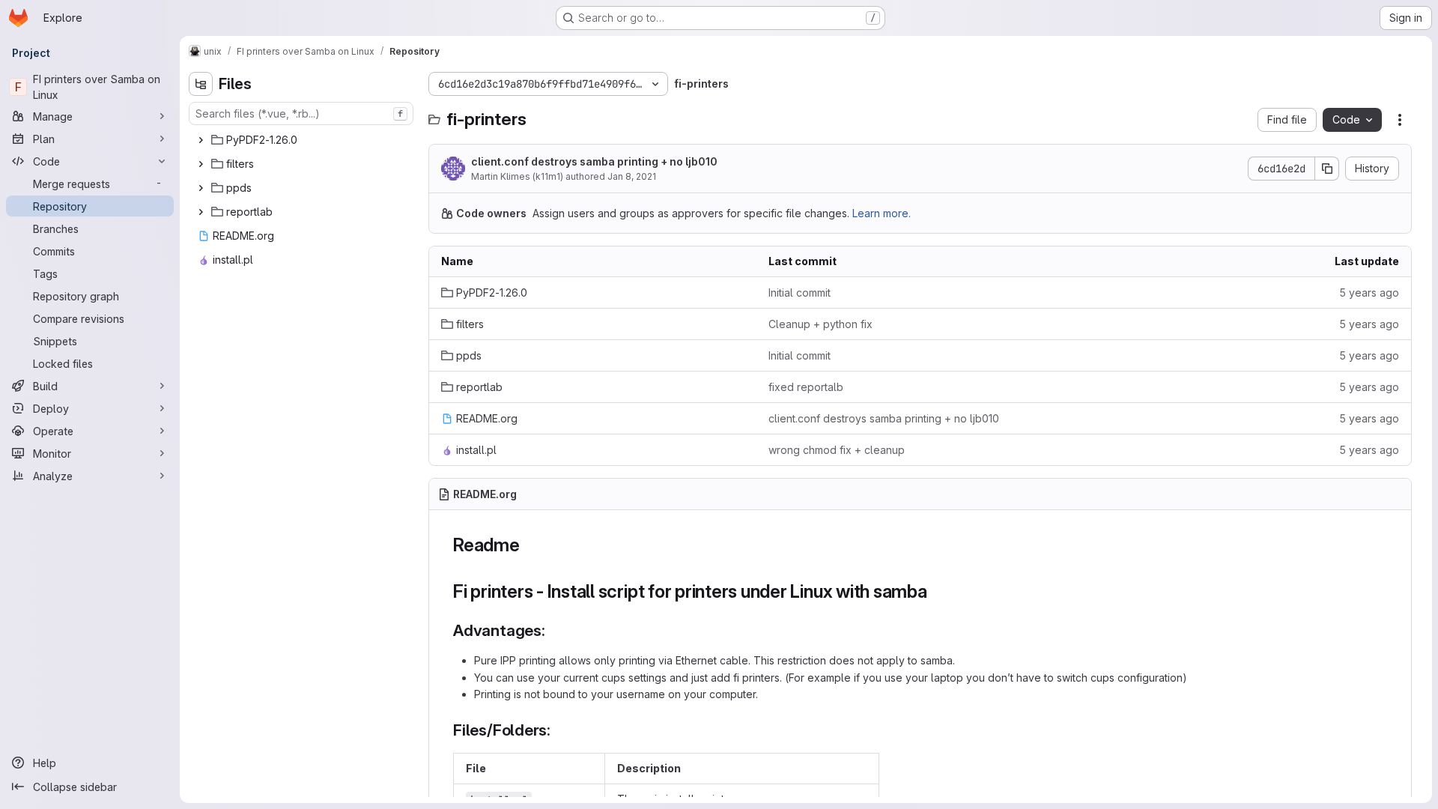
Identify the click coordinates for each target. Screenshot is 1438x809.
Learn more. (881, 213)
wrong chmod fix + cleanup (836, 449)
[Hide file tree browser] (201, 84)
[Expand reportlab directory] (201, 212)
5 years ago (1369, 292)
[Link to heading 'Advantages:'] (553, 630)
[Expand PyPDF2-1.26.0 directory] (201, 140)
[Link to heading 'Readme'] (529, 545)
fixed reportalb (805, 387)
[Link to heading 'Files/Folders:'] (559, 730)
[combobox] (301, 113)
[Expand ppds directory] (201, 188)
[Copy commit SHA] (1327, 169)
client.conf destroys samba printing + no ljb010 (594, 161)
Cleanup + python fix (820, 324)
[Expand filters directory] (201, 164)
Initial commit (799, 292)
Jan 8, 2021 (631, 176)
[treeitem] (302, 140)
